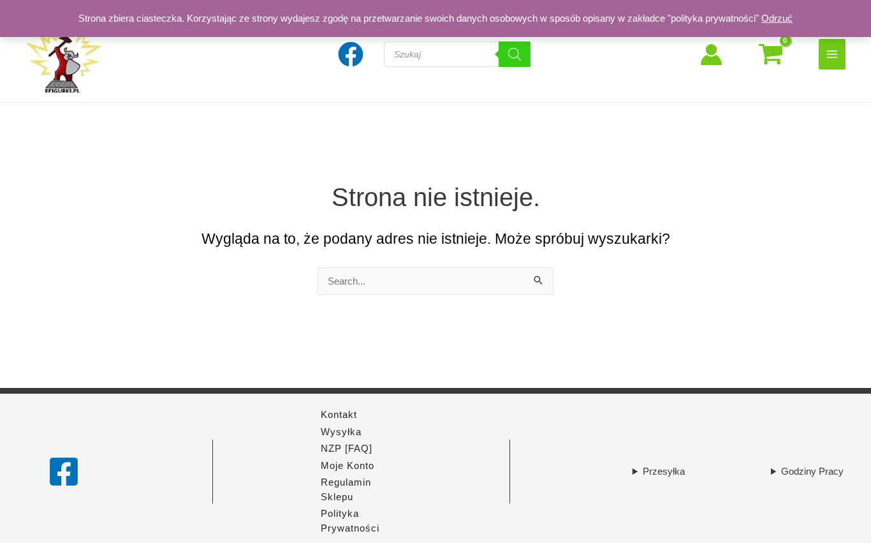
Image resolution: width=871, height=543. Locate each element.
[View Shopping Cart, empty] (770, 54)
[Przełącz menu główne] (832, 54)
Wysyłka (341, 431)
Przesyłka (664, 471)
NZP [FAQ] (346, 448)
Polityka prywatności (350, 520)
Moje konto (347, 465)
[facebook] (352, 54)
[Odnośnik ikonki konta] (711, 54)
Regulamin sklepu (346, 489)
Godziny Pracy (812, 471)
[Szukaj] (515, 54)
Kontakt (339, 414)
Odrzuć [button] (777, 18)
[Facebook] (63, 471)
